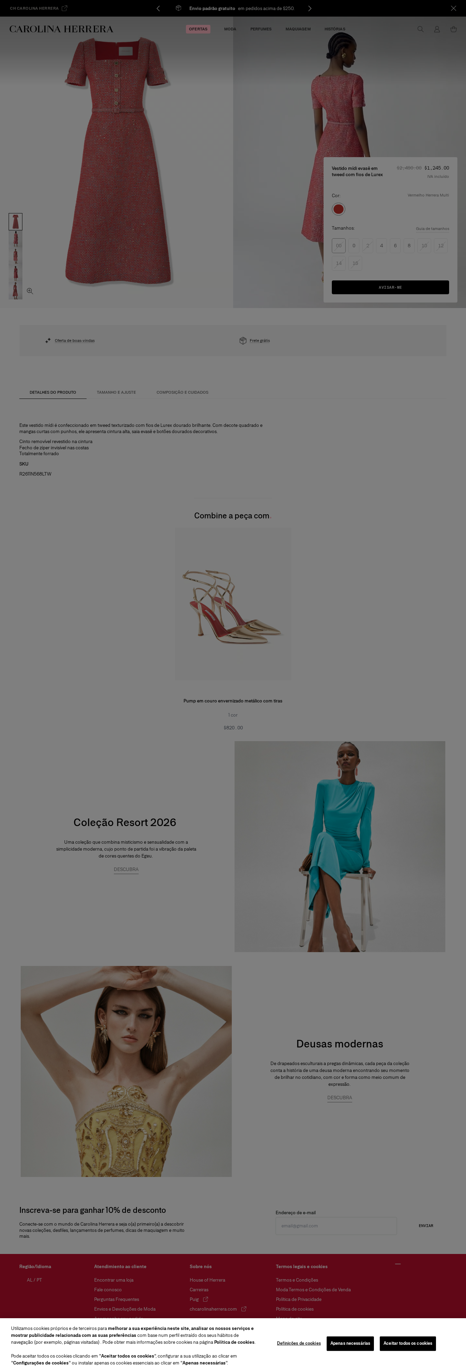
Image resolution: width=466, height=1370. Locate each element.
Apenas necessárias (350, 1343)
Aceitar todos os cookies (408, 1343)
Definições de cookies (299, 1343)
